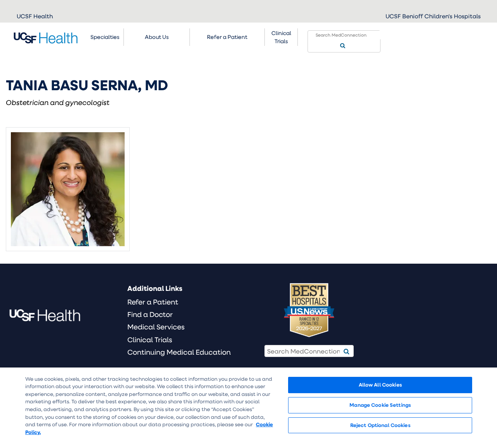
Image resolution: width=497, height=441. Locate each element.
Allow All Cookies (380, 385)
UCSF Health (35, 16)
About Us (157, 36)
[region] (248, 404)
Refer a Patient (152, 301)
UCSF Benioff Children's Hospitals (433, 16)
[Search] (343, 45)
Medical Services (155, 326)
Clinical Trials (281, 37)
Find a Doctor (150, 314)
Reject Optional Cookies (380, 425)
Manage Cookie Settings (380, 404)
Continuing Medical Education (179, 352)
